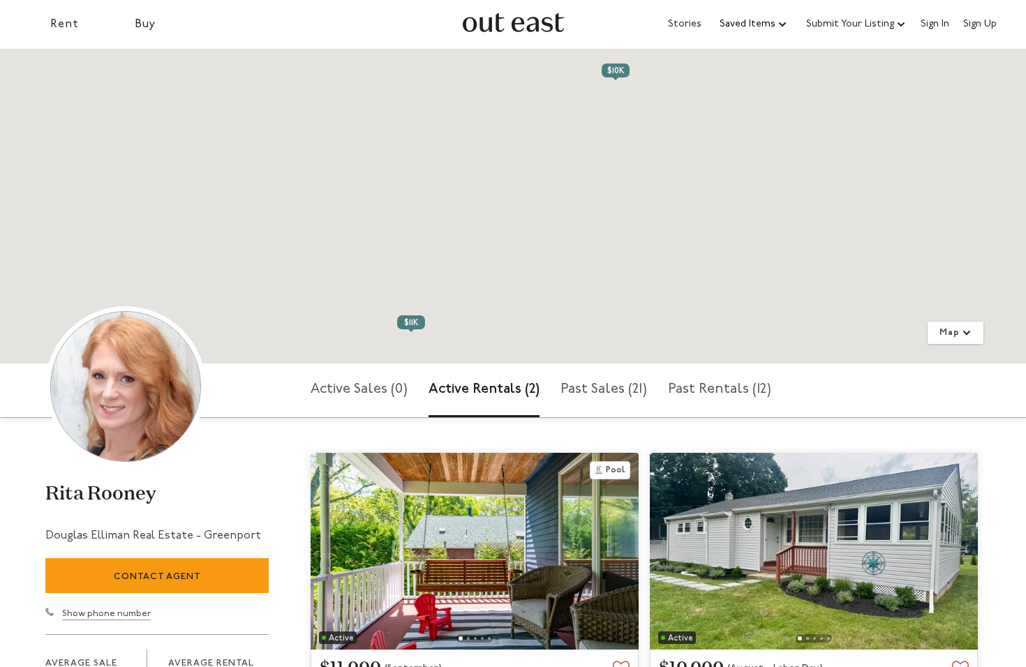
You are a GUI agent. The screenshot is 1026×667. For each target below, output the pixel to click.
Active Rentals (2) (484, 389)
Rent (64, 24)
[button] (753, 24)
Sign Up (980, 24)
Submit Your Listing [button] (850, 24)
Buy (145, 24)
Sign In (935, 24)
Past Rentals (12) (719, 389)
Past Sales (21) (603, 389)
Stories (684, 24)
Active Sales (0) (359, 389)
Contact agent (157, 576)
